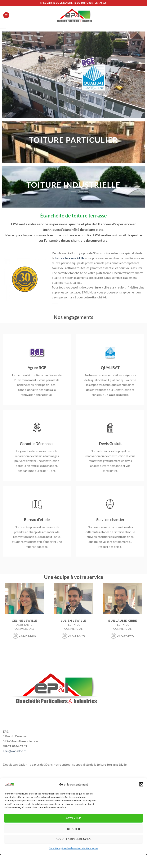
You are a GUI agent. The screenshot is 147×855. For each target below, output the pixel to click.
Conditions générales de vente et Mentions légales (73, 848)
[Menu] (6, 15)
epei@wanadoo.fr (14, 751)
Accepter (73, 818)
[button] (141, 784)
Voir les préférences (73, 839)
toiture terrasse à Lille (70, 258)
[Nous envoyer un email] (15, 636)
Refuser (73, 828)
